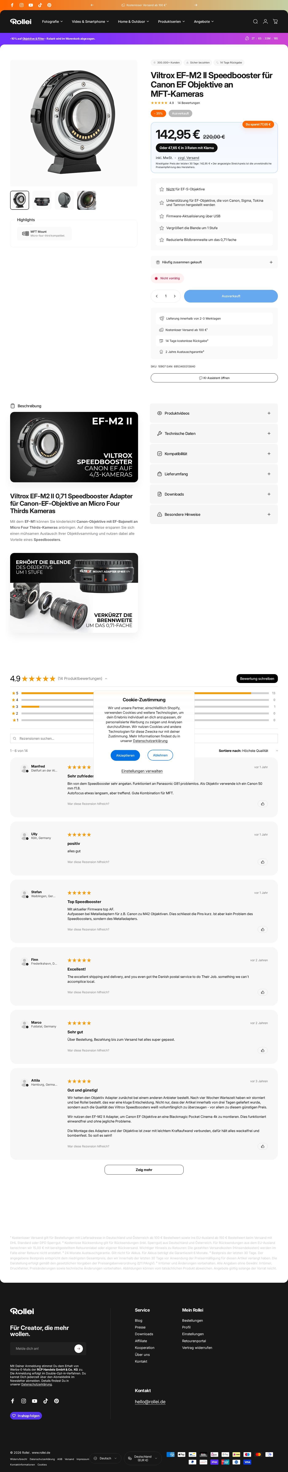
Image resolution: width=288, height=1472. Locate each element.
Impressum (83, 1459)
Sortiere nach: (230, 751)
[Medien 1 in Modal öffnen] (73, 123)
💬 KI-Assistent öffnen (214, 378)
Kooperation (145, 1348)
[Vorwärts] (196, 5)
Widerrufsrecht (18, 1459)
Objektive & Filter (33, 38)
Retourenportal (194, 1341)
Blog (138, 1320)
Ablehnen (160, 755)
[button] (106, 678)
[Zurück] (92, 5)
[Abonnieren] (78, 1348)
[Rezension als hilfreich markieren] (263, 803)
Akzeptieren (125, 755)
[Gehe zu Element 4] (86, 200)
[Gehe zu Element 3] (64, 200)
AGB (59, 1459)
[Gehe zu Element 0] (19, 200)
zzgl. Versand (188, 158)
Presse (140, 1327)
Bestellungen (192, 1320)
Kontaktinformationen (22, 1464)
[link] (150, 1402)
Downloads (144, 1334)
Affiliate (141, 1341)
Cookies (42, 1464)
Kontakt (141, 1361)
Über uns (142, 1354)
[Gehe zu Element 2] (41, 200)
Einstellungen (193, 1334)
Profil (186, 1327)
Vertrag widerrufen (197, 1348)
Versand (69, 1459)
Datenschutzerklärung (150, 741)
